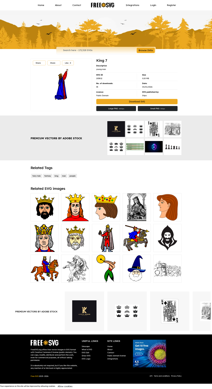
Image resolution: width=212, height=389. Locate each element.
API (151, 376)
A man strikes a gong (103, 279)
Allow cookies (65, 386)
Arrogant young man (165, 218)
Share (38, 63)
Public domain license (116, 356)
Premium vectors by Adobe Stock (56, 138)
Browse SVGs (146, 50)
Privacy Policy (176, 376)
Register (171, 5)
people (73, 176)
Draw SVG (86, 356)
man (64, 176)
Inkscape (86, 346)
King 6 (35, 249)
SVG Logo (86, 359)
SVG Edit (85, 352)
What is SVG (87, 349)
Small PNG (157, 108)
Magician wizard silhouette (167, 249)
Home (41, 5)
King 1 (35, 218)
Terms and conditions (162, 376)
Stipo (144, 95)
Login (153, 5)
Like (68, 63)
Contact (76, 5)
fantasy (47, 176)
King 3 (35, 279)
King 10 (128, 218)
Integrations (132, 5)
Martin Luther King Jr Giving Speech (167, 278)
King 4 (97, 249)
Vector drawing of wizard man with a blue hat (137, 278)
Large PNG (116, 108)
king (56, 176)
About (58, 5)
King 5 (66, 218)
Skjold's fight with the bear (75, 279)
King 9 (97, 218)
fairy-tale (36, 176)
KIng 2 (66, 249)
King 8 (128, 249)
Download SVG (137, 101)
